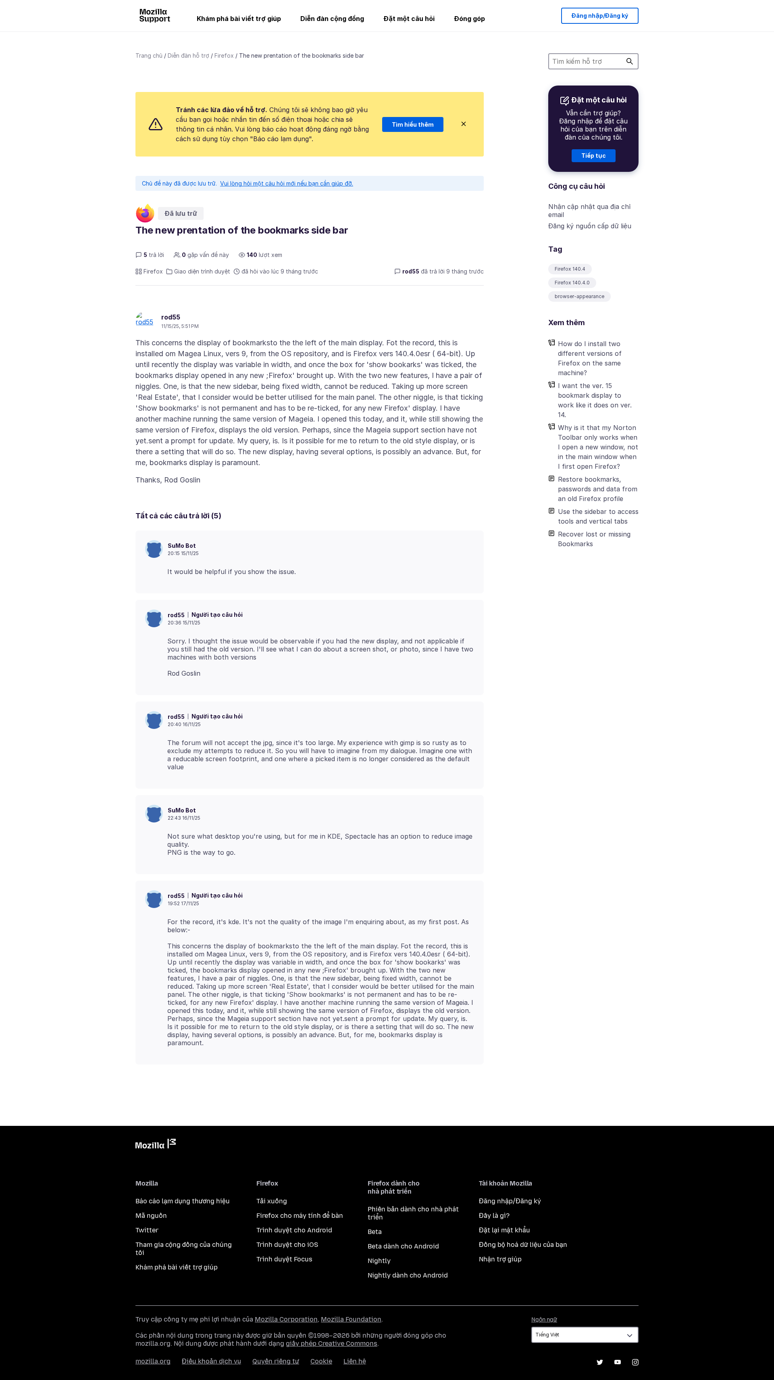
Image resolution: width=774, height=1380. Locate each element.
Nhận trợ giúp (500, 1259)
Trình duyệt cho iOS (287, 1244)
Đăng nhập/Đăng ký (600, 15)
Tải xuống (271, 1201)
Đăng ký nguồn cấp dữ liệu (589, 226)
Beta (375, 1232)
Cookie (321, 1361)
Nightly (379, 1261)
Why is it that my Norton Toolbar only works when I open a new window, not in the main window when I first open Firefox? (598, 447)
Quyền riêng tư (275, 1361)
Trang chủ (148, 55)
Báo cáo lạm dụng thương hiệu (182, 1201)
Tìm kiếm (629, 61)
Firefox (224, 55)
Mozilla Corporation (286, 1319)
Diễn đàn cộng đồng (332, 19)
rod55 (170, 317)
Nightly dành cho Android (408, 1275)
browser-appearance (579, 296)
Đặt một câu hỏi (409, 19)
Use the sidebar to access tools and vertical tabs (598, 516)
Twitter (146, 1230)
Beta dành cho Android (403, 1246)
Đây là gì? (494, 1215)
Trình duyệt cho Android (294, 1230)
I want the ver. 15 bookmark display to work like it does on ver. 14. (595, 400)
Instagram (635, 1362)
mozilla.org (153, 1361)
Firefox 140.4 (570, 269)
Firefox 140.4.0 (572, 283)
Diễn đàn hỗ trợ (188, 55)
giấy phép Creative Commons (331, 1343)
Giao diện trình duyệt (202, 271)
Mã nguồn (151, 1215)
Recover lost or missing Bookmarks (594, 539)
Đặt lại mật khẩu (504, 1230)
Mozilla (155, 1145)
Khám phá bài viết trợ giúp (239, 19)
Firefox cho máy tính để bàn (299, 1215)
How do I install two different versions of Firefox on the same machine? (590, 358)
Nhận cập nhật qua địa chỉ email (589, 211)
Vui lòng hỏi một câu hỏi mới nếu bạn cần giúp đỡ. (286, 183)
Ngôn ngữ (544, 1319)
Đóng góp (469, 19)
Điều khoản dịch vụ (211, 1361)
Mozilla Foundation (351, 1319)
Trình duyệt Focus (284, 1259)
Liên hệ (354, 1361)
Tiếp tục (593, 155)
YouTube (617, 1362)
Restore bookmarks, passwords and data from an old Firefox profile (597, 489)
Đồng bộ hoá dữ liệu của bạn (523, 1244)
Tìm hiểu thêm (413, 124)
